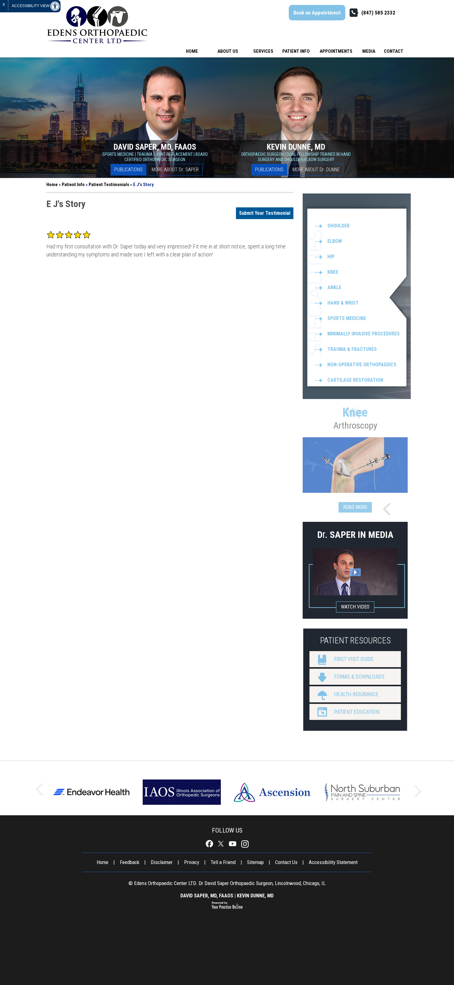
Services (263, 51)
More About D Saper (175, 169)
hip (330, 257)
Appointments (336, 51)
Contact (393, 51)
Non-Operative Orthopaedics (361, 365)
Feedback (129, 862)
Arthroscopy (355, 418)
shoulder (338, 226)
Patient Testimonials (109, 184)
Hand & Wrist (343, 303)
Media (368, 51)
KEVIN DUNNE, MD (255, 896)
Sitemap (255, 862)
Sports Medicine (346, 318)
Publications (128, 169)
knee (332, 272)
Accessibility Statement (333, 862)
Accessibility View (31, 6)
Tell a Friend (223, 862)
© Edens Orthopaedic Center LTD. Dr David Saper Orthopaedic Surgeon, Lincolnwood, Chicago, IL (227, 883)
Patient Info (296, 51)
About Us (227, 51)
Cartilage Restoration (355, 380)
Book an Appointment (317, 13)
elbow (334, 241)
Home (192, 51)
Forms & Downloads (359, 676)
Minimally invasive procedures (363, 334)
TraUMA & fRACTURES (352, 349)
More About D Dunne (316, 169)
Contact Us (286, 862)
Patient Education (357, 712)
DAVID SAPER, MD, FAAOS (206, 896)
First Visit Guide (354, 659)
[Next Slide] (389, 509)
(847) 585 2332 (378, 13)
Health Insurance (356, 694)
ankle (334, 287)
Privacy (191, 862)
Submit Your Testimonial (264, 213)
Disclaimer (162, 862)
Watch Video (355, 607)
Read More (355, 507)
